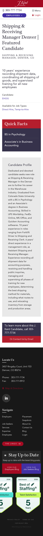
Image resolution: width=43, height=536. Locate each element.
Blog (24, 431)
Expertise (6, 431)
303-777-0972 (17, 381)
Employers (6, 417)
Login (38, 15)
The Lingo (11, 444)
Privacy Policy (13, 519)
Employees (13, 15)
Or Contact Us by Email (21, 339)
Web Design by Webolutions (21, 527)
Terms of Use (28, 519)
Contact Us (27, 428)
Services (5, 428)
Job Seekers (7, 424)
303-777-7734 (13, 10)
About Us (26, 424)
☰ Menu (36, 11)
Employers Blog (12, 468)
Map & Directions (14, 388)
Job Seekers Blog (31, 468)
